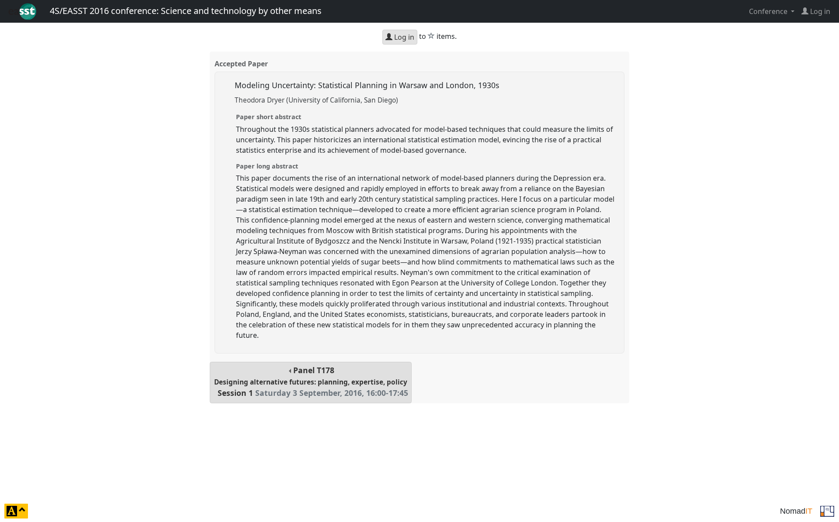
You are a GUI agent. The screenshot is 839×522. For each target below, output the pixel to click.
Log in (403, 37)
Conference (769, 11)
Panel (311, 381)
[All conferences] (827, 510)
